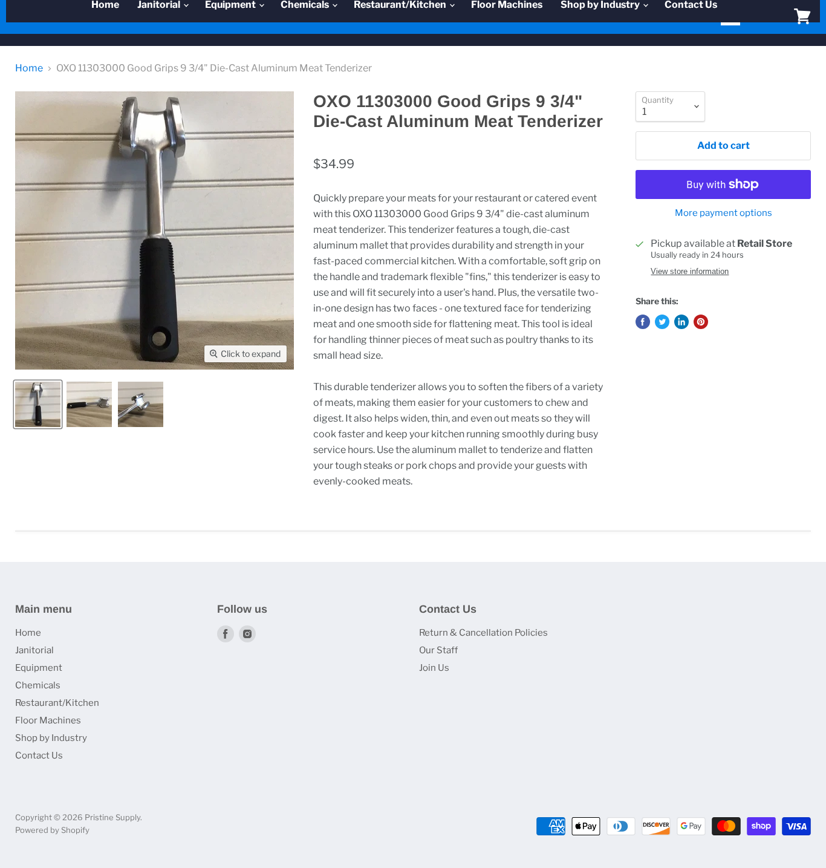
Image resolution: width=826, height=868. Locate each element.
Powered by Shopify (52, 830)
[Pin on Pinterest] (701, 322)
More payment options (723, 213)
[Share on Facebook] (643, 322)
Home (29, 68)
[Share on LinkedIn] (681, 322)
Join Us (434, 667)
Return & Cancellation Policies (483, 632)
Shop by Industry (51, 738)
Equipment (38, 667)
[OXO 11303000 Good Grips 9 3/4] (38, 404)
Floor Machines (48, 720)
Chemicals (37, 685)
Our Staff (438, 650)
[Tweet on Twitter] (662, 322)
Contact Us (39, 755)
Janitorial (34, 650)
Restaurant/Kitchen (57, 702)
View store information (690, 271)
